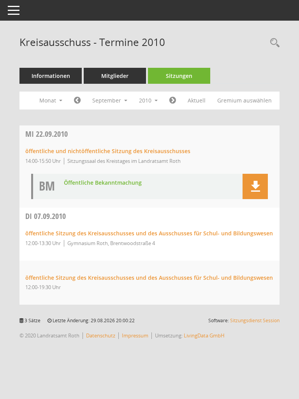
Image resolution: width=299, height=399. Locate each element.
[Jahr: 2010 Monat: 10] (173, 101)
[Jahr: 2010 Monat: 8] (77, 101)
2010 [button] (146, 100)
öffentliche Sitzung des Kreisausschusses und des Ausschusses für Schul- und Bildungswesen (149, 233)
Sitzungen (179, 75)
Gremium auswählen (244, 100)
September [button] (107, 100)
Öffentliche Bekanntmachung (103, 183)
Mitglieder (114, 75)
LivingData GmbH (204, 335)
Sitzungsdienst (255, 320)
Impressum (135, 335)
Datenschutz (100, 335)
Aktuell (197, 100)
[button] (255, 186)
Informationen (51, 75)
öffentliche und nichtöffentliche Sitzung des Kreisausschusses (107, 151)
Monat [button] (48, 100)
